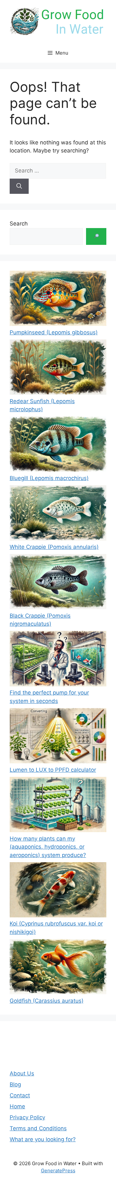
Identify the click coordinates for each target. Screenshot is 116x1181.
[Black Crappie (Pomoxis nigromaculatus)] (58, 583)
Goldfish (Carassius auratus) (46, 1001)
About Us (22, 1073)
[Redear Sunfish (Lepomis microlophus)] (58, 368)
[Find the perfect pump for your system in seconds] (58, 660)
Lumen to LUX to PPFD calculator (53, 770)
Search (19, 223)
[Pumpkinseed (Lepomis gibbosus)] (58, 300)
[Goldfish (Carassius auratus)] (58, 968)
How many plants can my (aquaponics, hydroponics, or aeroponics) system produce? (48, 846)
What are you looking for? (43, 1139)
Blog (15, 1084)
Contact (20, 1095)
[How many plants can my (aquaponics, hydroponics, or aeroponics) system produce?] (58, 806)
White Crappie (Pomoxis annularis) (54, 547)
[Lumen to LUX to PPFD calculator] (58, 737)
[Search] (19, 186)
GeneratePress (58, 1170)
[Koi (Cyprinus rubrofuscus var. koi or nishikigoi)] (58, 891)
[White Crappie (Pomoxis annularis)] (58, 514)
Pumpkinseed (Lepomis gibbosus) (54, 332)
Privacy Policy (27, 1117)
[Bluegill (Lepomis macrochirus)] (58, 445)
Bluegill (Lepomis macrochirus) (49, 478)
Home (17, 1106)
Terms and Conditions (38, 1128)
